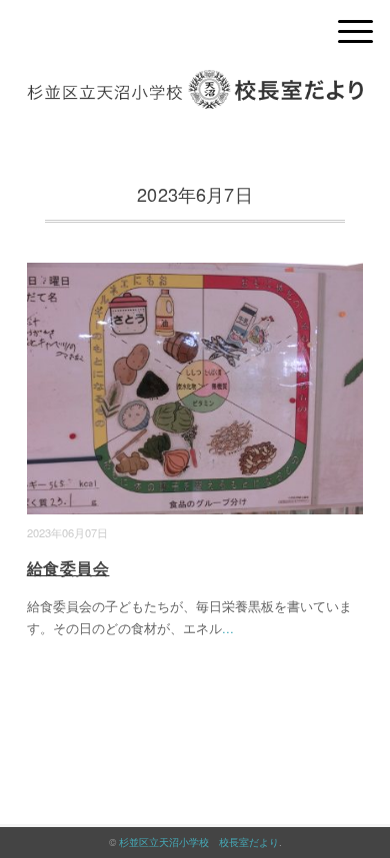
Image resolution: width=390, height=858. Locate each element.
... (228, 627)
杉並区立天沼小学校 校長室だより (199, 842)
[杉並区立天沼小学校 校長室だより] (195, 84)
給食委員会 (68, 567)
